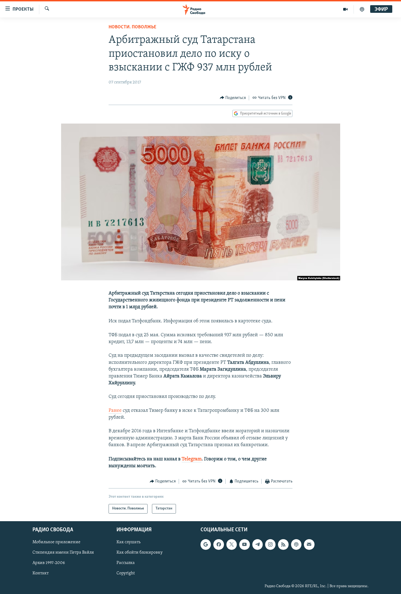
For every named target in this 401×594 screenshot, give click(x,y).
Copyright (125, 573)
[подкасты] (362, 9)
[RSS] (283, 544)
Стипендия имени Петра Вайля (63, 552)
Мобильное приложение (56, 542)
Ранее (115, 410)
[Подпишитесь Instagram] (270, 544)
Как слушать (128, 542)
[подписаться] (309, 544)
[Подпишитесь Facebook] (218, 544)
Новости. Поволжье (132, 27)
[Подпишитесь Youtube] (244, 544)
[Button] (233, 97)
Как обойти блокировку (139, 552)
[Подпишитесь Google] (205, 544)
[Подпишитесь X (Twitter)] (231, 544)
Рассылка (125, 563)
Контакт (40, 573)
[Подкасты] (296, 544)
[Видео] (345, 9)
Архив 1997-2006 (48, 563)
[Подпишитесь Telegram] (257, 544)
